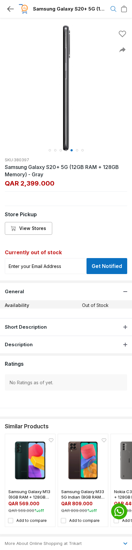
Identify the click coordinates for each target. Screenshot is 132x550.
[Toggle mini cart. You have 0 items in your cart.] (124, 9)
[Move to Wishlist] (122, 34)
